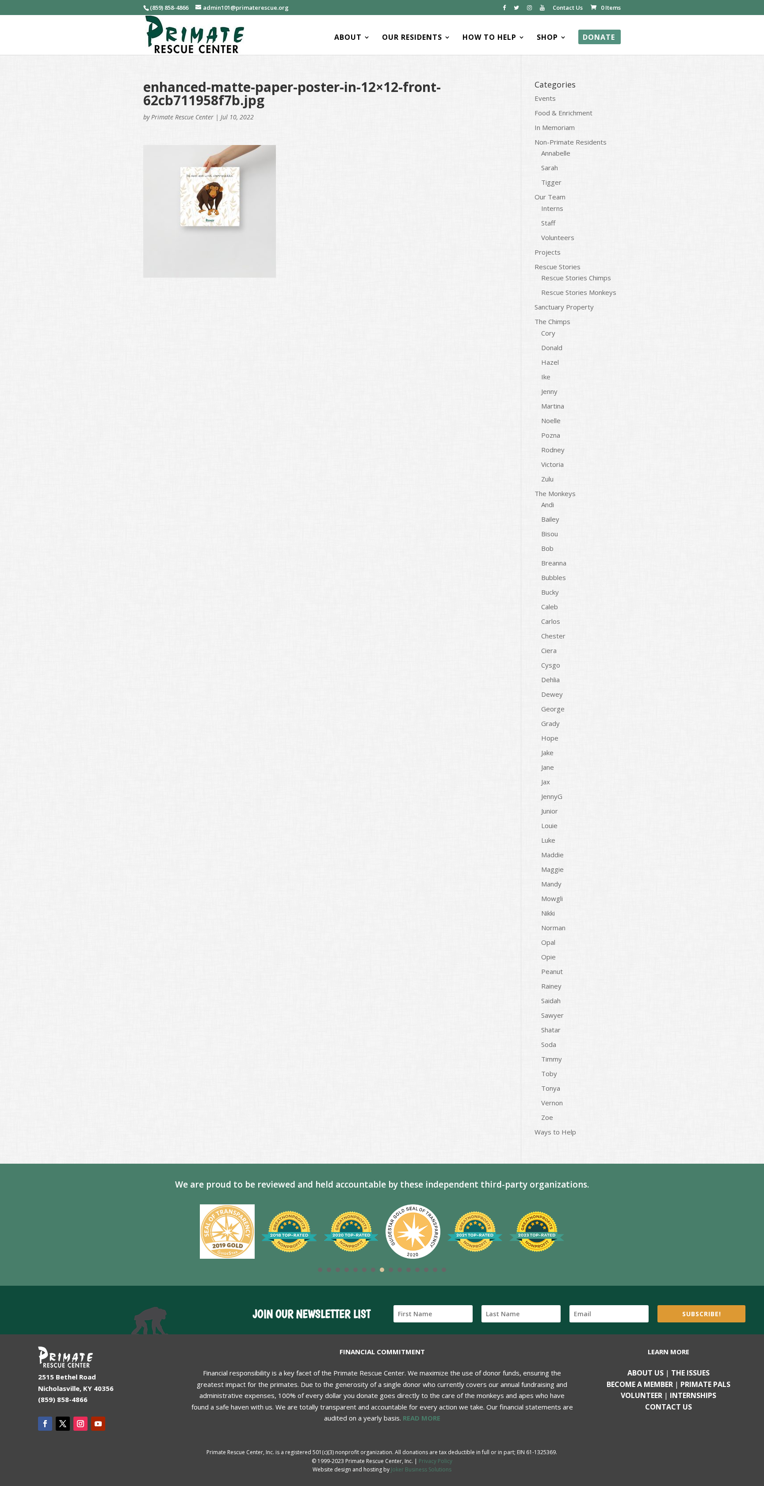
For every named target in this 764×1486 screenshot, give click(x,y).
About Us (645, 1373)
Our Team (550, 196)
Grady (550, 723)
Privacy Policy (435, 1461)
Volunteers (557, 237)
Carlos (550, 621)
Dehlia (550, 679)
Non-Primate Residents (571, 142)
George (553, 708)
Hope (549, 737)
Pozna (550, 435)
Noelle (551, 420)
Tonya (550, 1088)
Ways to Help (555, 1131)
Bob (547, 548)
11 (408, 1270)
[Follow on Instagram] (80, 1424)
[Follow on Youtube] (98, 1424)
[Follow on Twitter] (63, 1424)
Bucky (550, 592)
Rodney (553, 449)
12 (417, 1270)
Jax (545, 781)
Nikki (548, 913)
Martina (552, 405)
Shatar (551, 1029)
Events (545, 98)
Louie (549, 825)
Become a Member (640, 1384)
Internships (693, 1395)
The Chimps (552, 321)
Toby (549, 1073)
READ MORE (421, 1417)
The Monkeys (555, 493)
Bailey (550, 519)
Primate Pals (705, 1384)
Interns (552, 208)
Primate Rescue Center (182, 117)
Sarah (549, 167)
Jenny (549, 391)
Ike (545, 376)
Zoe (547, 1117)
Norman (553, 927)
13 (426, 1270)
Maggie (552, 869)
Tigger (551, 182)
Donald (551, 347)
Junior (549, 810)
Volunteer (641, 1395)
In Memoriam (555, 127)
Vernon (552, 1102)
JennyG (551, 796)
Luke (548, 840)
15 (444, 1270)
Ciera (549, 650)
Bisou (549, 533)
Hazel (550, 362)
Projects (548, 252)
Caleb (549, 606)
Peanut (552, 971)
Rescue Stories (558, 266)
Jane (547, 767)
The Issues (690, 1373)
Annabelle (555, 153)
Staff (548, 222)
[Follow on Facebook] (45, 1424)
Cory (548, 333)
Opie (548, 956)
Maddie (552, 854)
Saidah (551, 1000)
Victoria (552, 464)
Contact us (668, 1407)
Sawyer (552, 1015)
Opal (548, 942)
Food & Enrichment (563, 112)
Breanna (553, 562)
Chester (553, 635)
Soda (548, 1044)
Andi (547, 504)
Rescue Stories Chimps (576, 277)
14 (435, 1270)
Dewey (552, 694)
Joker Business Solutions (421, 1469)
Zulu (547, 478)
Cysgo (550, 665)
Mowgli (552, 898)
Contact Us (568, 8)
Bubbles (553, 577)
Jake (547, 752)
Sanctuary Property (564, 306)
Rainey (551, 986)
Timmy (551, 1058)
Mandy (551, 883)
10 (399, 1270)
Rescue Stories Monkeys (578, 292)
